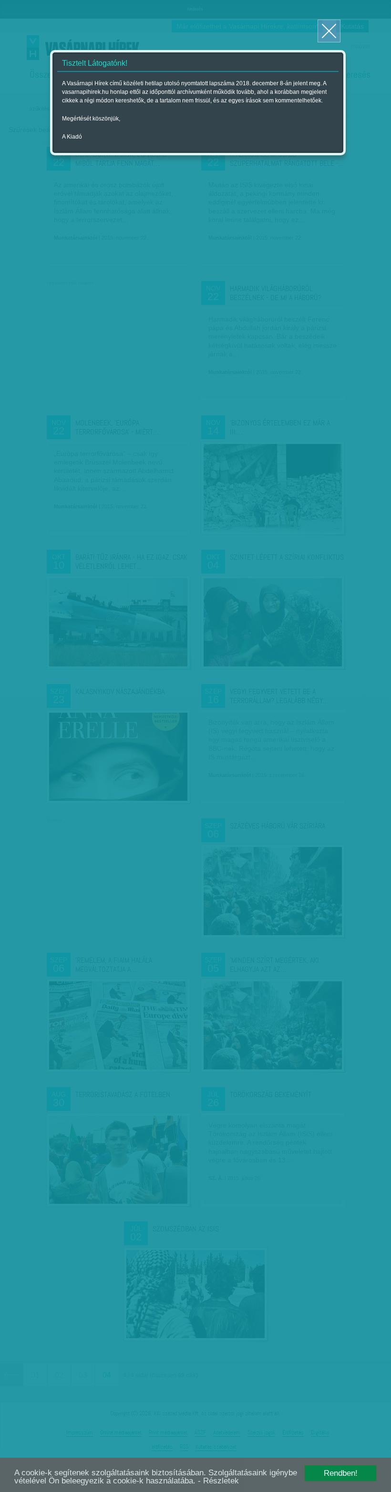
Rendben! (341, 1473)
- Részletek (218, 1480)
